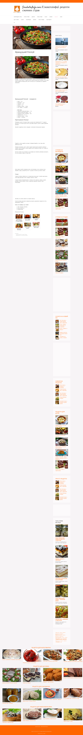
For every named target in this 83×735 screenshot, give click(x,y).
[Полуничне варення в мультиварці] (32, 655)
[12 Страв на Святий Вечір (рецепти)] (61, 169)
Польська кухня (58, 637)
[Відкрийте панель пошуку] (14, 22)
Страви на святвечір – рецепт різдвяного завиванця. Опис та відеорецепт (61, 196)
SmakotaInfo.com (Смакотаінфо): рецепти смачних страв (45, 9)
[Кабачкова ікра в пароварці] (11, 695)
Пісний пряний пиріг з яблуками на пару (71, 698)
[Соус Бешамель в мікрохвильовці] (52, 713)
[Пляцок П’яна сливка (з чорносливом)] (61, 203)
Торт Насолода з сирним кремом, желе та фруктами (63, 321)
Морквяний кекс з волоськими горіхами (22, 235)
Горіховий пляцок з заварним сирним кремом (63, 402)
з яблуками (57, 641)
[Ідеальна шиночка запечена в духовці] (61, 255)
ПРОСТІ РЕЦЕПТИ (61, 479)
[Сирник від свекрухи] (61, 267)
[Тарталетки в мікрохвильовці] (11, 715)
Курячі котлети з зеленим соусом (29, 701)
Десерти (33, 16)
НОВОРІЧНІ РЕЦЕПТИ (59, 382)
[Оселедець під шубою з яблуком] (57, 338)
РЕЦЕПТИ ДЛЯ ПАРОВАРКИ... (41, 686)
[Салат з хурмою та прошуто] (57, 330)
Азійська (61, 632)
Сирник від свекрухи (59, 272)
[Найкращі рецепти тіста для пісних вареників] (61, 158)
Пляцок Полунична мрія (60, 226)
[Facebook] (41, 1)
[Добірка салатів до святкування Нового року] (57, 334)
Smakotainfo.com (41, 733)
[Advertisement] (32, 91)
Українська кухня (61, 639)
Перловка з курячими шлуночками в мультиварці (73, 661)
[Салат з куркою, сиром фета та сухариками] (57, 326)
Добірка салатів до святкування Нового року (63, 333)
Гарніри (50, 16)
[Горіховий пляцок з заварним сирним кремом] (57, 403)
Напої (61, 16)
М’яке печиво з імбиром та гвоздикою (62, 386)
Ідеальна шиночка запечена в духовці (9, 682)
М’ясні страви (26, 16)
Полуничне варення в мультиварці (29, 662)
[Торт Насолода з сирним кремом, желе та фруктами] (57, 322)
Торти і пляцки (41, 19)
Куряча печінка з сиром (68, 721)
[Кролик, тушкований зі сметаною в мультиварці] (11, 654)
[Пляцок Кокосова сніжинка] (57, 399)
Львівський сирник (37, 726)
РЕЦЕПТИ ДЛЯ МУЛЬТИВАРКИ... (41, 647)
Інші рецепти (48, 19)
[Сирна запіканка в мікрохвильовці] (32, 714)
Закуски (56, 16)
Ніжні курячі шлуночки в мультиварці (50, 661)
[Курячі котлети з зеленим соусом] (32, 694)
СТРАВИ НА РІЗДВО (61, 217)
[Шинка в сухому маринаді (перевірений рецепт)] (73, 672)
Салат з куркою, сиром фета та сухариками (63, 325)
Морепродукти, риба (18, 16)
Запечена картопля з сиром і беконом (21, 234)
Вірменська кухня (58, 634)
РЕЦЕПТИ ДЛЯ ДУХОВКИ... (41, 666)
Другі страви (16, 19)
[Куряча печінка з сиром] (73, 715)
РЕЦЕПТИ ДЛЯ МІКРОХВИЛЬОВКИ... (41, 707)
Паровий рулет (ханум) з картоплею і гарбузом (52, 699)
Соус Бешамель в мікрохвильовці (49, 718)
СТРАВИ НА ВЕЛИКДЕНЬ (59, 150)
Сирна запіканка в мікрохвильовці (29, 720)
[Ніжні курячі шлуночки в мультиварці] (52, 654)
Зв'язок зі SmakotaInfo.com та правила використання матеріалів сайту (41, 731)
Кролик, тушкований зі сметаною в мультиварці (11, 659)
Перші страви (39, 16)
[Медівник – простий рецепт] (52, 674)
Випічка (34, 19)
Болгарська (64, 632)
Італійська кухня (57, 632)
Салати (22, 19)
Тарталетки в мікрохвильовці (7, 722)
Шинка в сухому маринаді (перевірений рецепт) (73, 677)
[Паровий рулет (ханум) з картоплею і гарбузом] (52, 693)
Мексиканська (57, 636)
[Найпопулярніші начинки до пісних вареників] (61, 180)
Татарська (63, 637)
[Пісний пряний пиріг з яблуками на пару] (73, 693)
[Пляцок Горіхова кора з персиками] (57, 391)
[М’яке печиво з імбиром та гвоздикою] (57, 387)
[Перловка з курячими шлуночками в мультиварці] (73, 655)
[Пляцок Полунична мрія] (61, 222)
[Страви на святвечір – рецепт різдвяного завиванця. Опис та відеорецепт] (61, 191)
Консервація (28, 19)
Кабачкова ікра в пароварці (7, 703)
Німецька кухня (61, 636)
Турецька (66, 637)
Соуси (46, 16)
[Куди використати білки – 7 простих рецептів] (61, 243)
